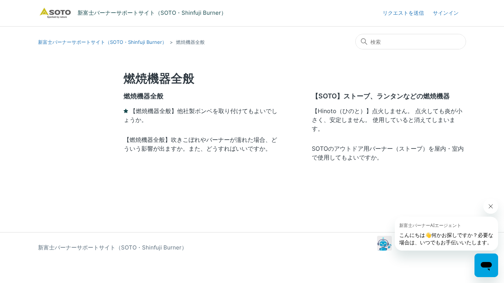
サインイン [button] (446, 13)
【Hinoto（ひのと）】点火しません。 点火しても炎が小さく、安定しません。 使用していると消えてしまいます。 (387, 119)
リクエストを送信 (403, 13)
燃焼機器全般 (143, 96)
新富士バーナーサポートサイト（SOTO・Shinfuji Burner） (102, 42)
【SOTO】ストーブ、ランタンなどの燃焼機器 (381, 96)
